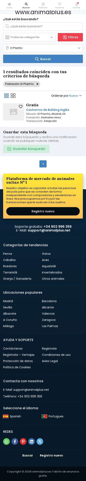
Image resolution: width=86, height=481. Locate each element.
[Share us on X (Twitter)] (40, 441)
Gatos (46, 254)
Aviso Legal (50, 361)
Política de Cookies (17, 367)
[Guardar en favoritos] (20, 106)
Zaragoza (49, 320)
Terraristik (10, 272)
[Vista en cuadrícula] (13, 95)
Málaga (8, 326)
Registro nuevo (43, 211)
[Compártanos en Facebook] (14, 441)
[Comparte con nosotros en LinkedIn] (31, 441)
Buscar (27, 455)
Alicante (48, 307)
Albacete (9, 314)
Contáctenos (13, 348)
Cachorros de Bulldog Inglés (47, 109)
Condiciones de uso (56, 355)
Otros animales (53, 279)
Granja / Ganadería (17, 279)
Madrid (8, 301)
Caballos (9, 260)
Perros (7, 254)
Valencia (48, 314)
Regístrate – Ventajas (18, 355)
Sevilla (7, 307)
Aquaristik (49, 266)
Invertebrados (52, 272)
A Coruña (10, 320)
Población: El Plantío (19, 84)
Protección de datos (18, 361)
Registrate (49, 348)
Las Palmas (50, 326)
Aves (45, 260)
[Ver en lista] (6, 95)
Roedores (10, 266)
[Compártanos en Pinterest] (23, 441)
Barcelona (49, 301)
